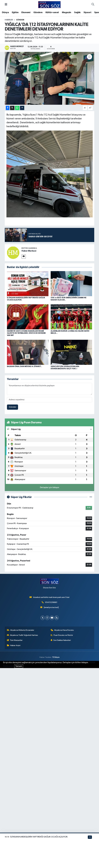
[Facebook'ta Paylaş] (7, 108)
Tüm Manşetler (16, 640)
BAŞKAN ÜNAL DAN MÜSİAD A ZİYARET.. (24, 366)
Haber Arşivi (15, 645)
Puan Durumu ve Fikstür (63, 635)
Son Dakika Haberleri (62, 640)
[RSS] (56, 618)
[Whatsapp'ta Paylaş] (17, 108)
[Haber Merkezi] (13, 252)
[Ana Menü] (6, 5)
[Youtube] (52, 618)
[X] (42, 618)
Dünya (5, 12)
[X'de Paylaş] (12, 108)
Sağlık (77, 12)
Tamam (18, 666)
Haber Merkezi (29, 251)
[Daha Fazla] (22, 108)
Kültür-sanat (52, 12)
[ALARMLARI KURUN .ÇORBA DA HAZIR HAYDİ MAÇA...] (71, 317)
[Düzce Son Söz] (49, 4)
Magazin (66, 12)
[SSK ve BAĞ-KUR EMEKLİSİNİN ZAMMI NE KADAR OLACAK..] (71, 283)
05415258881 (51, 602)
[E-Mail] (24, 256)
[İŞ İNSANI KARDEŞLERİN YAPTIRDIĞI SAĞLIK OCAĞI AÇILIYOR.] (27, 283)
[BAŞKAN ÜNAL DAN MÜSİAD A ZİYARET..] (27, 352)
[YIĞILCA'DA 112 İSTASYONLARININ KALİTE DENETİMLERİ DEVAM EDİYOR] (49, 78)
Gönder (12, 407)
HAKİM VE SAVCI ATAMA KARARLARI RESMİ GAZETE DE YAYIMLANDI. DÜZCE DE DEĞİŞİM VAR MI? (26, 333)
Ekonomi (25, 12)
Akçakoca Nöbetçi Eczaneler (22, 630)
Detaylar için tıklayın (49, 487)
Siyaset (87, 12)
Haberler (9, 20)
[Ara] (93, 4)
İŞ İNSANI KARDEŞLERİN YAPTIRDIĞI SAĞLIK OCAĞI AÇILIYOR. (39, 837)
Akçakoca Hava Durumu (64, 630)
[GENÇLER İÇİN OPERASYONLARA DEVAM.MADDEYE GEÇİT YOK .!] (71, 352)
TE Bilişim (56, 657)
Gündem (37, 12)
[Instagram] (47, 618)
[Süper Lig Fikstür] (91, 497)
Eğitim (15, 12)
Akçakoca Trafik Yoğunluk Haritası (24, 635)
